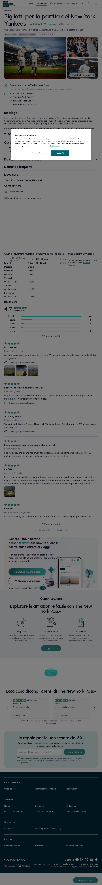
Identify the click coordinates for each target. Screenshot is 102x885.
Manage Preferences (40, 153)
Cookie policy (55, 146)
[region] (51, 144)
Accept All (60, 153)
